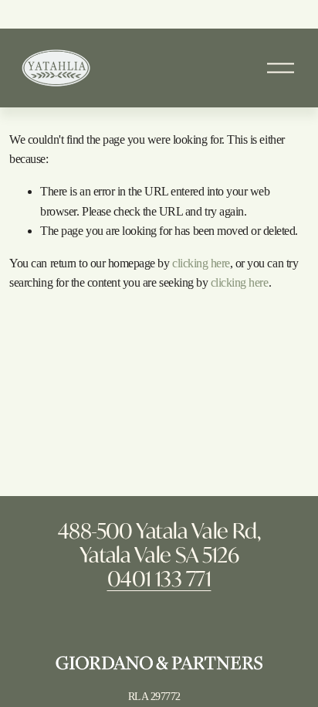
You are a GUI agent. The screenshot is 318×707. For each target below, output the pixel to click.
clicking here (201, 263)
